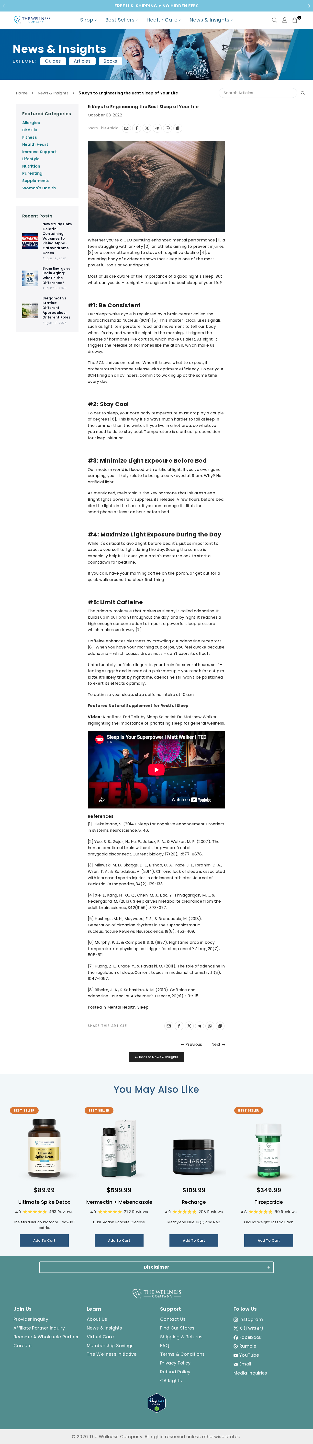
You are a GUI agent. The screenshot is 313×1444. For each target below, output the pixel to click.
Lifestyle (31, 159)
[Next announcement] (309, 6)
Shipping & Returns (181, 1337)
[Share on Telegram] (157, 128)
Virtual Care (100, 1337)
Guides (53, 61)
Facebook (250, 1337)
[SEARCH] (274, 20)
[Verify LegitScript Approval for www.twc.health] (157, 1411)
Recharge (194, 1202)
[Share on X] (147, 128)
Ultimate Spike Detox (44, 1202)
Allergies (31, 122)
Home (22, 93)
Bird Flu (29, 130)
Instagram (251, 1319)
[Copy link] (178, 128)
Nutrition (31, 166)
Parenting (32, 173)
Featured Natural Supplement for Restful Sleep (138, 705)
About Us (97, 1319)
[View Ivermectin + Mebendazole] (119, 1148)
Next (217, 1044)
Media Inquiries (250, 1373)
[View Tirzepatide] (268, 1148)
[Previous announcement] (3, 6)
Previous (193, 1044)
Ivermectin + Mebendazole (119, 1202)
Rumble (247, 1346)
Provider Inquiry (30, 1319)
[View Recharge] (193, 1148)
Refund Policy (175, 1372)
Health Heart (35, 144)
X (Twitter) (251, 1328)
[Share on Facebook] (137, 128)
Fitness (29, 137)
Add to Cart (44, 1240)
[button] (295, 20)
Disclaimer (156, 1267)
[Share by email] (126, 128)
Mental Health (121, 1007)
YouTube (249, 1355)
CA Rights (171, 1380)
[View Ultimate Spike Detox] (44, 1148)
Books (110, 61)
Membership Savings (110, 1345)
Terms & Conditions (182, 1354)
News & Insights (53, 93)
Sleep (143, 1007)
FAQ (164, 1345)
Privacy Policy (175, 1363)
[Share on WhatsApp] (167, 128)
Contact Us (173, 1319)
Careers (22, 1345)
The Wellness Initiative (111, 1354)
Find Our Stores (177, 1328)
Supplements (36, 180)
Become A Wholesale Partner (46, 1337)
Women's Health (39, 188)
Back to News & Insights (158, 1057)
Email (245, 1364)
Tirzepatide (269, 1202)
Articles (82, 61)
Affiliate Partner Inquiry (39, 1328)
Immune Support (39, 152)
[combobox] (262, 93)
